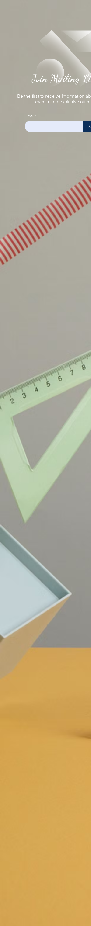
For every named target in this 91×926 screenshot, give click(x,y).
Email (30, 116)
